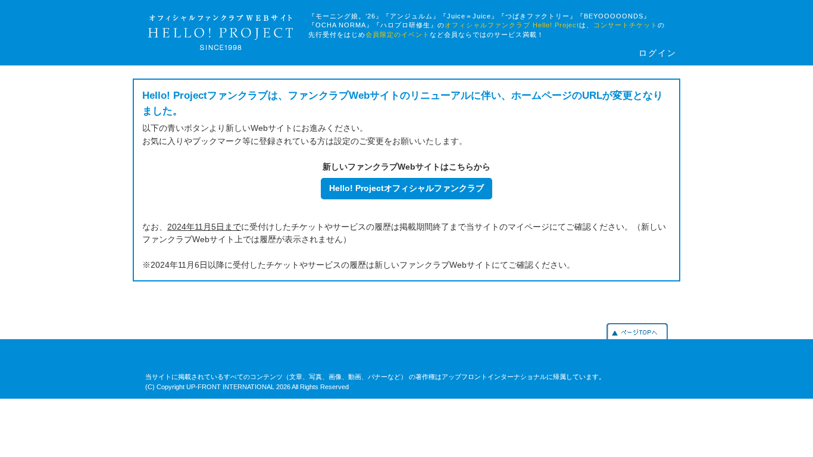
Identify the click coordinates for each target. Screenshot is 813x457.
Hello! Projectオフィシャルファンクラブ (406, 188)
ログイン (658, 53)
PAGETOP (637, 331)
